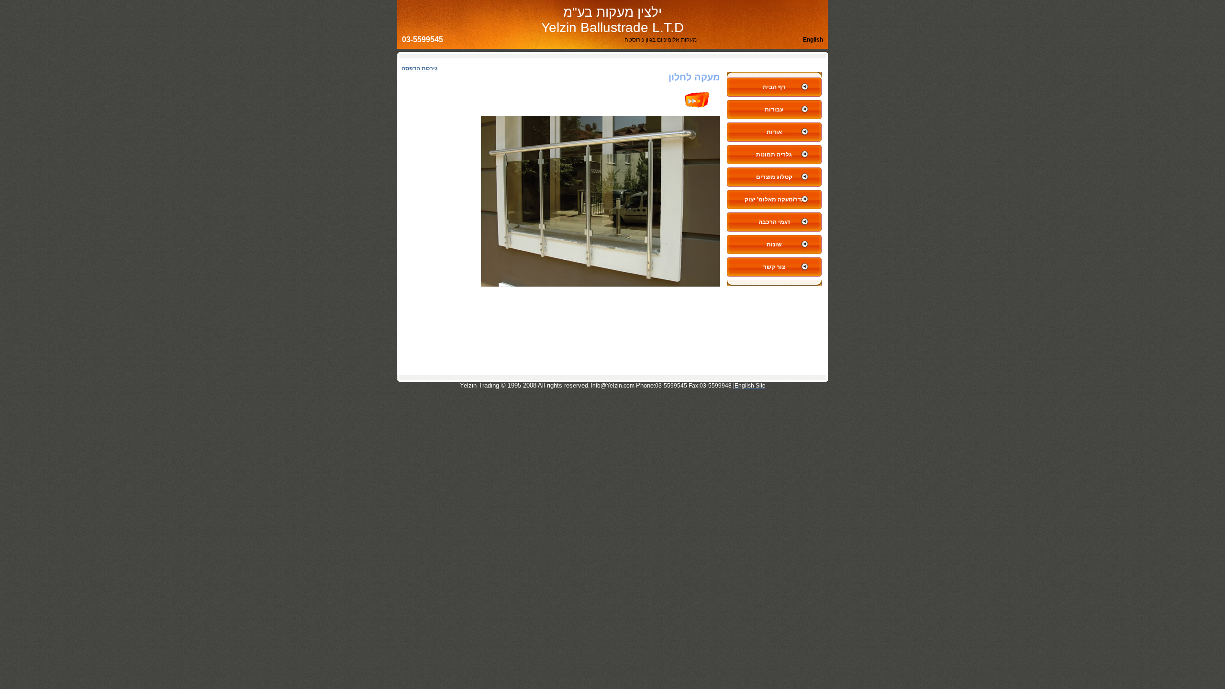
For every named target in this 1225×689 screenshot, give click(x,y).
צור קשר (774, 267)
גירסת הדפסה (419, 68)
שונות (774, 244)
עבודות (774, 109)
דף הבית (774, 87)
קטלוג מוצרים (774, 177)
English (813, 39)
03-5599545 (422, 39)
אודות (774, 132)
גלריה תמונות (774, 154)
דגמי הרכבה (774, 222)
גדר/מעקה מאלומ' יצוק (774, 199)
